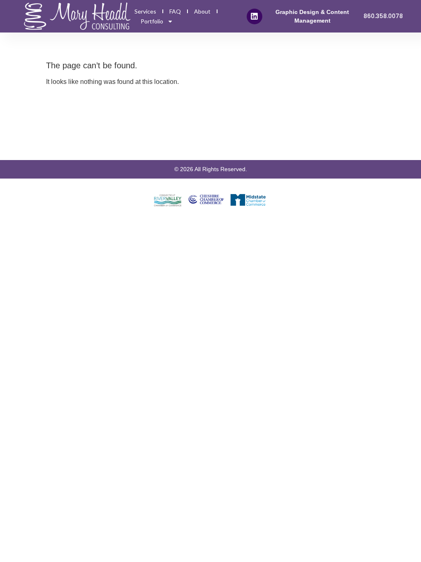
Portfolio (152, 21)
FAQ (175, 11)
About (202, 11)
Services (145, 11)
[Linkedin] (254, 16)
